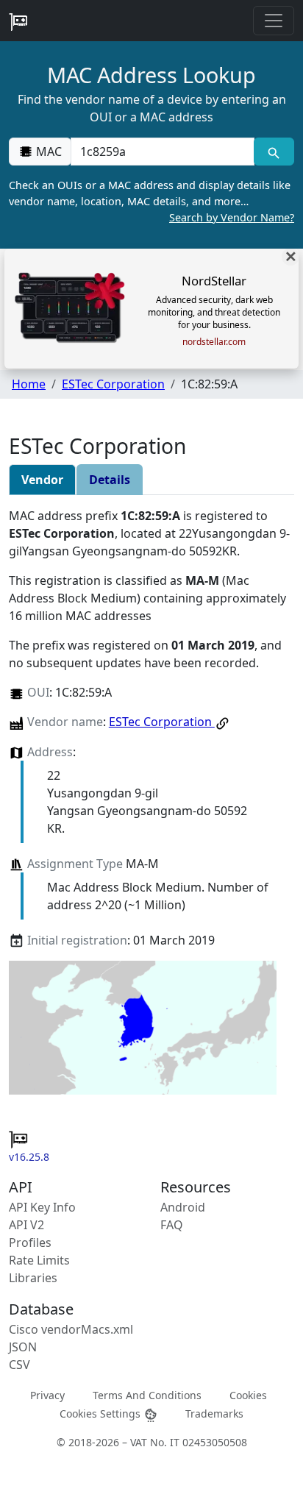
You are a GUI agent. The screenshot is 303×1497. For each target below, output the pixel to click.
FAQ (171, 1225)
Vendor (42, 480)
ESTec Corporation (113, 384)
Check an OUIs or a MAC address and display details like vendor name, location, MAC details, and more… (151, 201)
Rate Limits (39, 1260)
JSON (23, 1347)
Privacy (47, 1394)
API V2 (26, 1225)
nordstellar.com (214, 342)
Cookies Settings (101, 1413)
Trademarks (214, 1413)
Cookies (248, 1394)
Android (182, 1207)
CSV (19, 1364)
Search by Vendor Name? (231, 217)
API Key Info (42, 1207)
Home (29, 384)
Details (109, 480)
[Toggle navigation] (273, 20)
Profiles (30, 1242)
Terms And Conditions (147, 1394)
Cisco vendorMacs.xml (71, 1329)
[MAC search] (274, 152)
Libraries (33, 1278)
